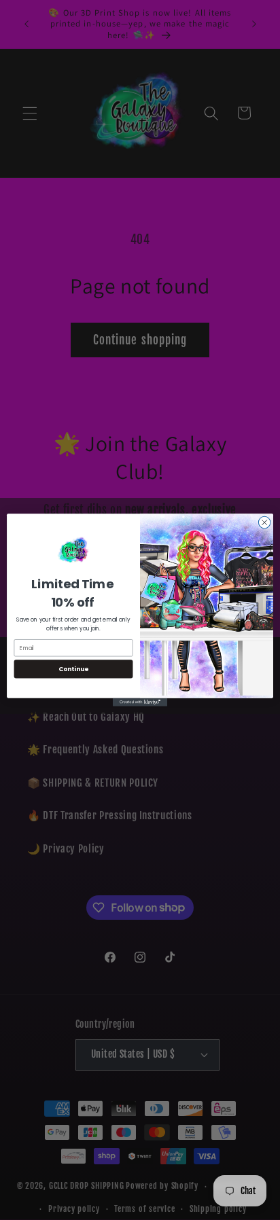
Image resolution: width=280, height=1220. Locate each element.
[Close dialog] (264, 522)
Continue (73, 668)
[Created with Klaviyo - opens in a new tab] (140, 702)
